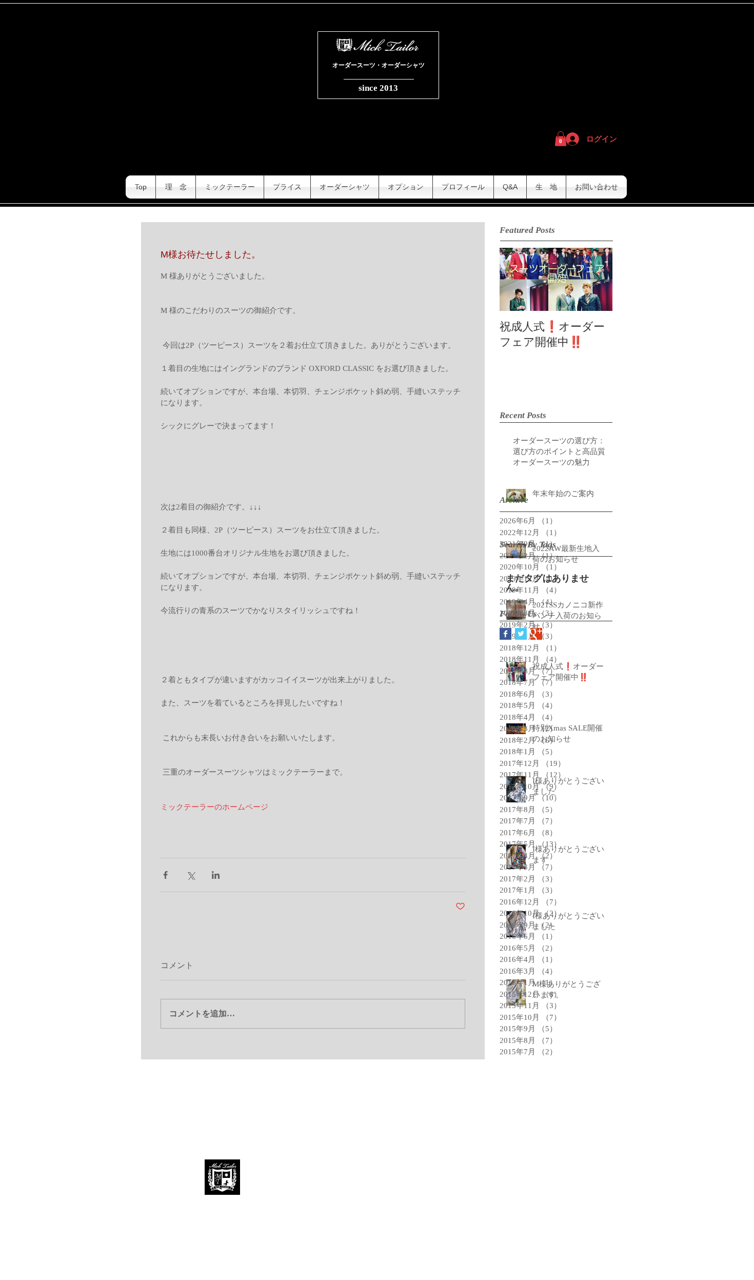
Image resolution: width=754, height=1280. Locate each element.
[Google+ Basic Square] (536, 634)
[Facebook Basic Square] (505, 634)
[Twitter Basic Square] (521, 634)
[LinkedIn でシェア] (216, 875)
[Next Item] (596, 279)
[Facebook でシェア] (165, 875)
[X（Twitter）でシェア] (190, 875)
